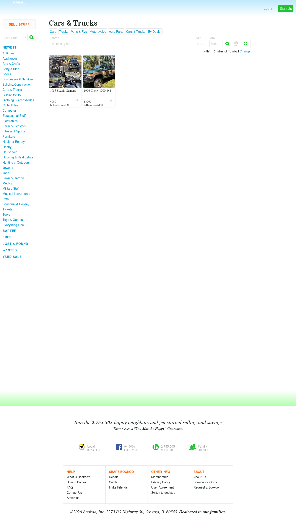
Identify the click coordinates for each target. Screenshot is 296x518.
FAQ (70, 487)
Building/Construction (17, 84)
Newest (10, 47)
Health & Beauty (14, 141)
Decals (113, 477)
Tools (6, 214)
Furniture (9, 136)
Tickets (7, 209)
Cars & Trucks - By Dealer (144, 31)
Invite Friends (118, 487)
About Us (200, 477)
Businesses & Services (18, 79)
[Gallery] (245, 43)
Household (10, 152)
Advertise (73, 497)
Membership (159, 477)
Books (7, 74)
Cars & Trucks (12, 89)
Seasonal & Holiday (16, 204)
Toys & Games (13, 219)
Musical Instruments (16, 193)
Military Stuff (11, 188)
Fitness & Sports (14, 131)
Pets (6, 199)
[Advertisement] (17, 325)
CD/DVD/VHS (12, 95)
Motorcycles (98, 31)
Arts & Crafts (11, 63)
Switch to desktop (163, 492)
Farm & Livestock (14, 126)
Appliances (10, 58)
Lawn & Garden (13, 178)
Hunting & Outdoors (16, 162)
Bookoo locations (205, 482)
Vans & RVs (79, 31)
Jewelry (8, 167)
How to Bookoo (77, 482)
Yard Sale (12, 256)
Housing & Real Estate (18, 157)
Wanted (10, 250)
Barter (9, 230)
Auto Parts (116, 31)
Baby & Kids (11, 69)
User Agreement (162, 487)
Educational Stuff (14, 115)
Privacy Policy (160, 482)
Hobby (7, 147)
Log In (268, 8)
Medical (8, 183)
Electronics (10, 121)
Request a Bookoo (206, 487)
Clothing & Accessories (18, 100)
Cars (53, 31)
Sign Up (286, 8)
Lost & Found (15, 243)
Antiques (9, 53)
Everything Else (13, 225)
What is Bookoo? (78, 477)
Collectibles (10, 105)
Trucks (63, 31)
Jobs (6, 173)
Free (7, 237)
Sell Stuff (19, 24)
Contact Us (74, 492)
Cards (113, 482)
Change (245, 51)
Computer (9, 110)
